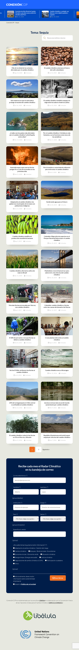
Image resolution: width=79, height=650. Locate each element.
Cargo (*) (43, 503)
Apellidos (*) (44, 487)
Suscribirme (59, 578)
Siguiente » (46, 449)
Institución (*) (17, 503)
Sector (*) (43, 514)
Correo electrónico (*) (20, 476)
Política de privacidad (28, 584)
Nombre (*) (17, 487)
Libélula (42, 600)
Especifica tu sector (19, 529)
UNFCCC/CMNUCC (56, 603)
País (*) (15, 514)
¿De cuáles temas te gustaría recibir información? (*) (30, 545)
